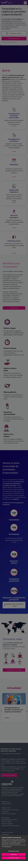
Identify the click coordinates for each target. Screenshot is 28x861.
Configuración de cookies (13, 851)
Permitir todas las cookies (14, 857)
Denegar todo (14, 854)
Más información (7, 846)
